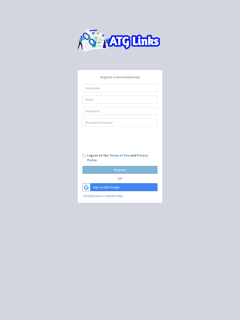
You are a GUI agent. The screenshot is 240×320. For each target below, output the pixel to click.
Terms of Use (119, 155)
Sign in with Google (106, 187)
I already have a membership (102, 196)
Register (120, 170)
